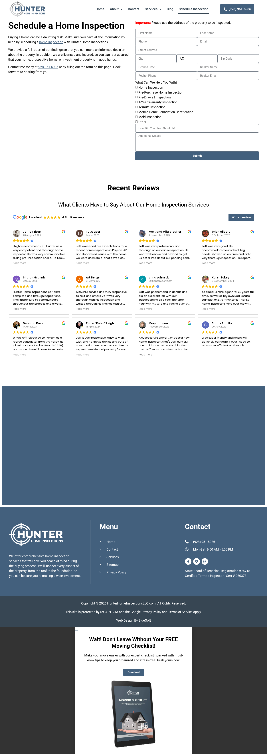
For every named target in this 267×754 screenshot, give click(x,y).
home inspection (51, 42)
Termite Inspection (151, 107)
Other (142, 122)
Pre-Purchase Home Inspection (160, 92)
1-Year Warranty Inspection (157, 102)
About (114, 9)
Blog (170, 9)
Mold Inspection (149, 117)
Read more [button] (20, 263)
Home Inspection (150, 88)
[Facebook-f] (188, 561)
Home (100, 9)
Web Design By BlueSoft (133, 620)
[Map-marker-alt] (196, 561)
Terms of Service (180, 612)
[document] (133, 690)
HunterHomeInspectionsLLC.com (131, 603)
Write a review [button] (241, 217)
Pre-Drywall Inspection (154, 97)
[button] (133, 629)
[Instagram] (205, 561)
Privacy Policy (151, 612)
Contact (133, 9)
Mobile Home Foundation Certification (165, 112)
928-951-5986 (48, 67)
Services (151, 9)
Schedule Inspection (193, 9)
